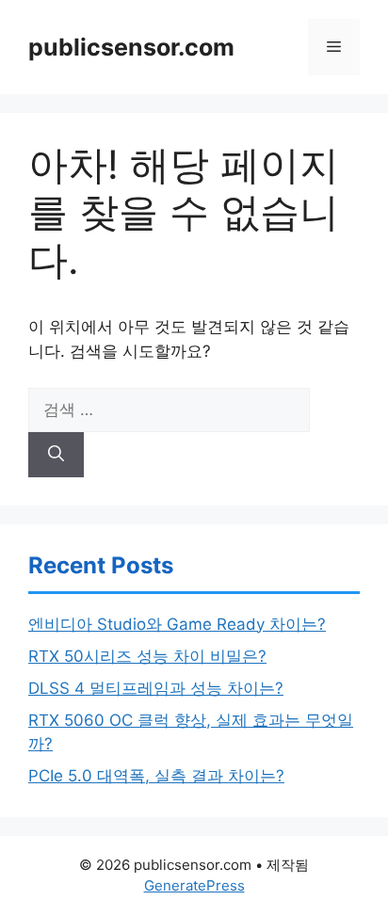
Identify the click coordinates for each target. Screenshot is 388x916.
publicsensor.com (131, 47)
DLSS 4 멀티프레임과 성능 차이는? (155, 688)
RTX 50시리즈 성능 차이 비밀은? (147, 656)
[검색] (56, 454)
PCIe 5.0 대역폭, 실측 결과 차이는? (156, 775)
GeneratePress (194, 885)
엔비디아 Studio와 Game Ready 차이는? (177, 624)
